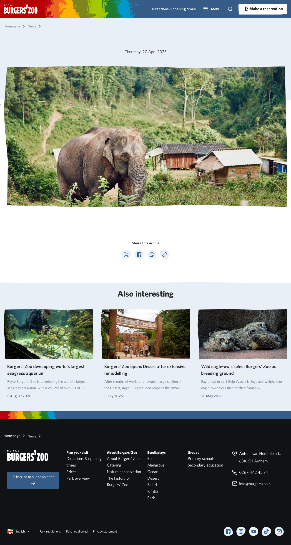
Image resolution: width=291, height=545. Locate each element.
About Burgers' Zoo (123, 458)
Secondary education (205, 465)
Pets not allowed (77, 531)
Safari (152, 484)
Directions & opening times (174, 9)
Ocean (152, 471)
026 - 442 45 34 (253, 472)
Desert (153, 478)
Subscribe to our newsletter (33, 476)
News (31, 436)
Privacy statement (105, 531)
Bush (151, 458)
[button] (211, 9)
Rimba (152, 491)
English (20, 531)
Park (151, 497)
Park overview (78, 478)
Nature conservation (124, 471)
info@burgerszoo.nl (254, 483)
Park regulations (50, 531)
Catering (114, 465)
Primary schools (201, 458)
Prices (71, 471)
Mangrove (155, 465)
